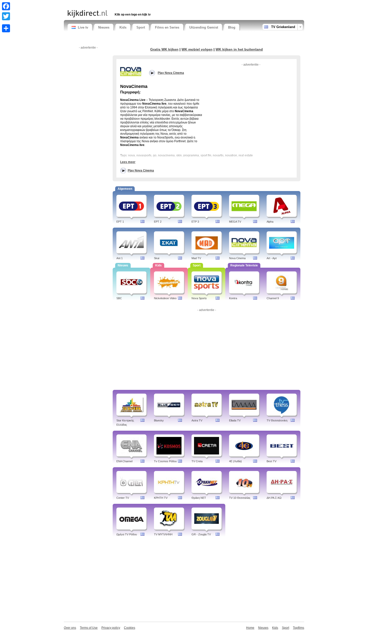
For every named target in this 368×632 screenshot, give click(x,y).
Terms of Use (89, 627)
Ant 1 (119, 258)
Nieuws (103, 27)
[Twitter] (6, 16)
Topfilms (298, 627)
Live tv (83, 27)
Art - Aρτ (272, 258)
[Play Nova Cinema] (130, 71)
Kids (122, 27)
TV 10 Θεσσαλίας (239, 497)
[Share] (6, 28)
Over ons (70, 627)
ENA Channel (124, 461)
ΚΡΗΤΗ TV (160, 497)
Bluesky (159, 420)
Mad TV (196, 258)
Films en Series (167, 27)
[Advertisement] (126, 4)
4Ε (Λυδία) (235, 461)
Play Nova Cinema (141, 170)
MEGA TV (235, 221)
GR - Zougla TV (201, 534)
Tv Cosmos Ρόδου (165, 461)
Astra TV (197, 420)
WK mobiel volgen (197, 49)
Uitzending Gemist (203, 27)
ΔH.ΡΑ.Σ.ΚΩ (274, 497)
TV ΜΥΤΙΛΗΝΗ (163, 534)
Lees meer (127, 162)
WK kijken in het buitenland (239, 49)
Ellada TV (235, 420)
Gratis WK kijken (164, 49)
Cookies (129, 627)
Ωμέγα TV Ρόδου (126, 534)
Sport (140, 27)
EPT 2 (157, 221)
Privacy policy (110, 627)
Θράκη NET (199, 497)
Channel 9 (273, 298)
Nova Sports (199, 298)
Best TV (271, 461)
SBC (119, 298)
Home (250, 627)
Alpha (270, 221)
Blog (231, 27)
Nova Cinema (237, 258)
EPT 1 (120, 221)
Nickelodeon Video (165, 298)
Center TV (122, 497)
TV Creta (197, 461)
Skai (156, 258)
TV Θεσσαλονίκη (277, 420)
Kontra (233, 298)
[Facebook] (6, 6)
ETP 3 (195, 221)
